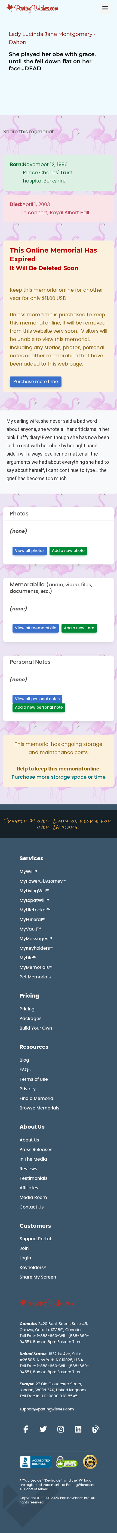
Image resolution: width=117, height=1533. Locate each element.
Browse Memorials (40, 1108)
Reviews (28, 1169)
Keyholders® (33, 1267)
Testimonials (34, 1178)
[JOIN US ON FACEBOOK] (25, 1430)
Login (25, 1258)
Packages (31, 1018)
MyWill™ (28, 872)
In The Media (33, 1159)
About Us (32, 1127)
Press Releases (36, 1149)
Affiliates (29, 1188)
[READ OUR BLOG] (95, 1430)
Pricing (29, 996)
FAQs (25, 1070)
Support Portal (35, 1239)
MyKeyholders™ (37, 948)
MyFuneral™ (32, 919)
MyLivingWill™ (34, 891)
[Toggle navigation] (105, 8)
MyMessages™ (36, 939)
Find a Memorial (37, 1098)
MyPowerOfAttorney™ (43, 881)
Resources (34, 1047)
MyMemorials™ (36, 967)
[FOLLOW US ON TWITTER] (43, 1430)
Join (24, 1248)
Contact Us (32, 1207)
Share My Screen (38, 1277)
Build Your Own (36, 1028)
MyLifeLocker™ (35, 910)
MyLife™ (28, 958)
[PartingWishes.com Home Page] (33, 8)
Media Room (33, 1197)
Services (31, 858)
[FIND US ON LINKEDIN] (78, 1430)
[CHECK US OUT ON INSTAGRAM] (60, 1430)
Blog (24, 1060)
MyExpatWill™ (34, 900)
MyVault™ (30, 929)
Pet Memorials (35, 977)
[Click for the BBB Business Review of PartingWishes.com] (35, 1462)
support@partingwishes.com (47, 1409)
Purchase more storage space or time (59, 777)
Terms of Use (34, 1079)
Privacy (28, 1089)
